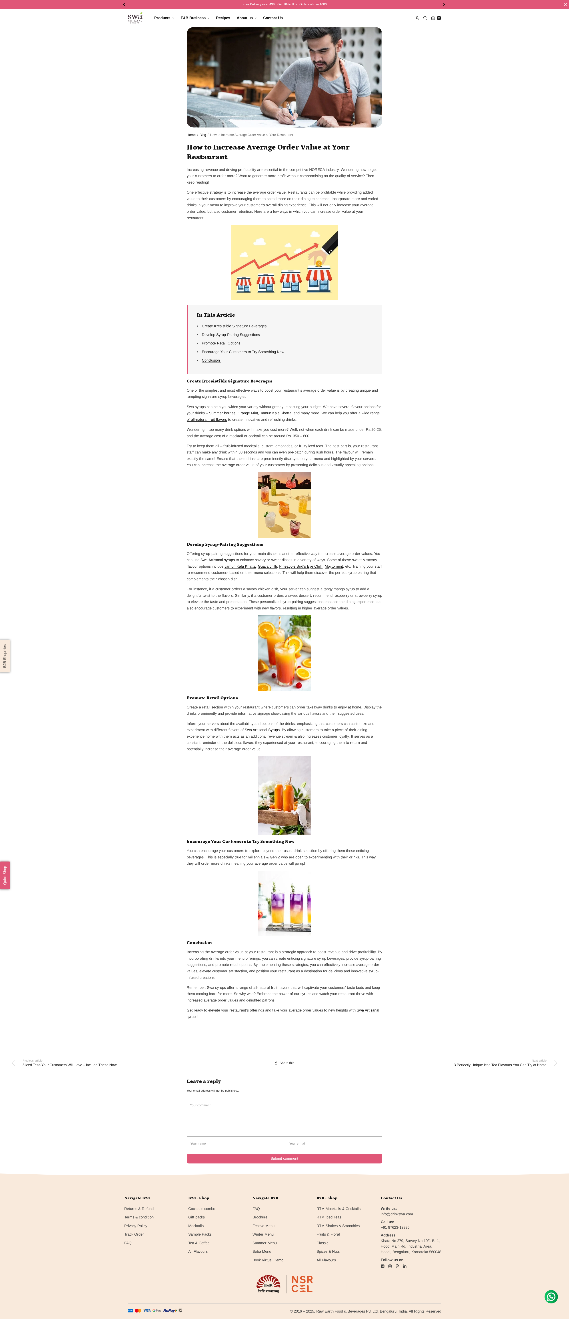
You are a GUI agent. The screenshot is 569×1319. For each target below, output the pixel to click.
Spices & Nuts (328, 1251)
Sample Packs (200, 1234)
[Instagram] (390, 1266)
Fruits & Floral (328, 1234)
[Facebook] (383, 1266)
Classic (322, 1243)
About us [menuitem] (245, 18)
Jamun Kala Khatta (275, 413)
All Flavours (198, 1251)
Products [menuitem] (162, 18)
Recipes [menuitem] (223, 18)
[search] (425, 18)
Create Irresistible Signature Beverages (235, 326)
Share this (287, 1063)
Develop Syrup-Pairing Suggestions (231, 335)
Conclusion (211, 360)
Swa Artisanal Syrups (262, 730)
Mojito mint (334, 566)
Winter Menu (263, 1234)
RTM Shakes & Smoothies (338, 1226)
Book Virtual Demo (267, 1260)
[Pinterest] (397, 1266)
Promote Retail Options (221, 343)
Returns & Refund (139, 1209)
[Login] (417, 18)
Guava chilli (267, 566)
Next (444, 4)
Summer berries (222, 413)
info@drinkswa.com (397, 1214)
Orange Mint (248, 413)
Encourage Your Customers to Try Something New (243, 352)
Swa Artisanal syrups (217, 560)
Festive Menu (263, 1226)
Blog (203, 135)
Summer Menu (264, 1243)
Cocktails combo (201, 1209)
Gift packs (196, 1217)
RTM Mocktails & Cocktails (339, 1209)
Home (191, 135)
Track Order (134, 1234)
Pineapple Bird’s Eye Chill (300, 566)
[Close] (565, 4)
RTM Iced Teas (329, 1217)
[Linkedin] (405, 1266)
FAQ (128, 1243)
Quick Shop (5, 875)
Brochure (259, 1217)
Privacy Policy (135, 1226)
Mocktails (196, 1226)
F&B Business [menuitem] (193, 18)
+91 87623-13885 (395, 1227)
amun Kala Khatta (241, 566)
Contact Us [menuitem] (273, 18)
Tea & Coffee (199, 1243)
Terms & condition (139, 1217)
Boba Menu (261, 1251)
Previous (124, 4)
